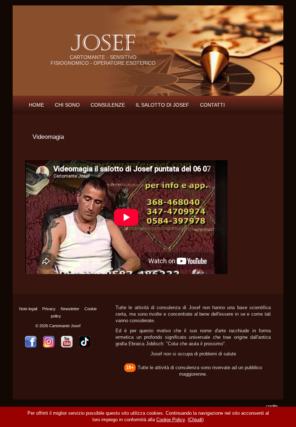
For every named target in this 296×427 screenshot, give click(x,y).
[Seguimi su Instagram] (49, 341)
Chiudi (195, 419)
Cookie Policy (170, 419)
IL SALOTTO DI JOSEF (162, 105)
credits (272, 406)
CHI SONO (67, 105)
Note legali (28, 309)
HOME (36, 105)
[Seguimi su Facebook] (30, 341)
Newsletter (70, 309)
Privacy (49, 309)
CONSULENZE (108, 105)
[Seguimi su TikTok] (85, 341)
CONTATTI (212, 105)
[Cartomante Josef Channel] (67, 341)
